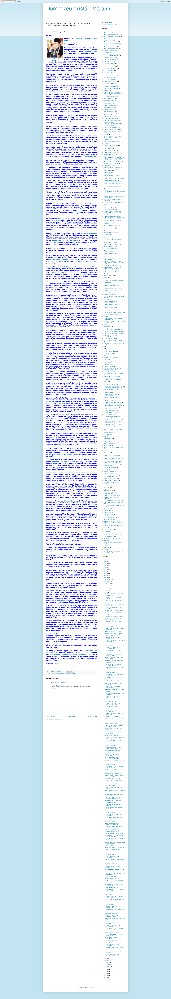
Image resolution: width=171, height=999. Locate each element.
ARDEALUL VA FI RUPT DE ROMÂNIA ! (114, 761)
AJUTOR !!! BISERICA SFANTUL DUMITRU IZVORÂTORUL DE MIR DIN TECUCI (114, 192)
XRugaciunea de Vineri (109, 228)
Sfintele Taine (64, 600)
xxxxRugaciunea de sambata (111, 232)
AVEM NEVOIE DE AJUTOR (110, 301)
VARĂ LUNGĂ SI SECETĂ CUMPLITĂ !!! (115, 681)
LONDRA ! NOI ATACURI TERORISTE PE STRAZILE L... (114, 805)
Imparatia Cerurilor (89, 156)
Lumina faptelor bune (109, 275)
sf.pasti (105, 549)
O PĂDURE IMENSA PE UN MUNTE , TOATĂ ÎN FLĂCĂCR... (114, 648)
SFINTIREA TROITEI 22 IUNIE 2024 (112, 289)
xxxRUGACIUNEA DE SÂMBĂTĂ (112, 244)
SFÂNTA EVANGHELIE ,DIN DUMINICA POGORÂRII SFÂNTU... (114, 929)
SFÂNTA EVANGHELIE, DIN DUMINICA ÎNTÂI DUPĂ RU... (114, 839)
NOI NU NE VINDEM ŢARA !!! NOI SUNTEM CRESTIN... (113, 665)
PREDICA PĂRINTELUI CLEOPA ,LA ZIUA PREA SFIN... (114, 897)
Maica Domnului (90, 233)
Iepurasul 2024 (107, 172)
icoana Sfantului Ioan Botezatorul (65, 240)
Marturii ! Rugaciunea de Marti (111, 136)
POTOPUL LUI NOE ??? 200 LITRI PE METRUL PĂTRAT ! (114, 601)
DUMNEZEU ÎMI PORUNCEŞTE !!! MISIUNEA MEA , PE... (113, 907)
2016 (105, 969)
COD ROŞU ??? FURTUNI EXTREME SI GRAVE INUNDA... (115, 874)
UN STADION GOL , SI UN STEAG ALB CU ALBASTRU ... (114, 910)
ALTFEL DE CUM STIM (109, 371)
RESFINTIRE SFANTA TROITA (111, 476)
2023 (105, 565)
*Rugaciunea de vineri (109, 85)
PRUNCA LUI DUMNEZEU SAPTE (112, 330)
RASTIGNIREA (107, 473)
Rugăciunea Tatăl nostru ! (110, 338)
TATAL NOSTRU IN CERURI (110, 517)
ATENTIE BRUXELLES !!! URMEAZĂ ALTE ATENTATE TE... (114, 726)
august (107, 588)
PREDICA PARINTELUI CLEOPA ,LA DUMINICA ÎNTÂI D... (114, 836)
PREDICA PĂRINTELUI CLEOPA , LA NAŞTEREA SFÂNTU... (114, 704)
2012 (105, 977)
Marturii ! (106, 38)
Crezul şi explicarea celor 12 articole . (113, 416)
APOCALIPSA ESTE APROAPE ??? (113, 610)
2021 (105, 569)
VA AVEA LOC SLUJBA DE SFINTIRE (112, 525)
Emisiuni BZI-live (108, 149)
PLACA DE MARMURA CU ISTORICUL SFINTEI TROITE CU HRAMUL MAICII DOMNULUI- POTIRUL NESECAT (113, 463)
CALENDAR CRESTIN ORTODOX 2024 (113, 386)
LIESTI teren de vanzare (109, 443)
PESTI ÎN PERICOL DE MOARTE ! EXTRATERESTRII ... (113, 598)
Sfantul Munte (53, 209)
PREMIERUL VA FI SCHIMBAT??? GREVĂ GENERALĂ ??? (113, 827)
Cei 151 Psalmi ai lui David (110, 414)
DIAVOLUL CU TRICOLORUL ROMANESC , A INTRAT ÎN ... (112, 830)
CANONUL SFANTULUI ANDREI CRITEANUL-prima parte (112, 399)
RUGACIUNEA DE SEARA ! (110, 478)
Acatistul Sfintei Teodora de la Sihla (112, 376)
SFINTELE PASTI (108, 494)
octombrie (107, 583)
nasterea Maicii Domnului (58, 259)
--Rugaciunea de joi (108, 70)
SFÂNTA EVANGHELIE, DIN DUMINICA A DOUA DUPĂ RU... (114, 767)
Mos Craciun (107, 114)
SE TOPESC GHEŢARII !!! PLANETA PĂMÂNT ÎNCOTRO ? (113, 748)
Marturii (52, 673)
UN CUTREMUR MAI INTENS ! (112, 932)
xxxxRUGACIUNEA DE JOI (110, 352)
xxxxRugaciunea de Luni (110, 246)
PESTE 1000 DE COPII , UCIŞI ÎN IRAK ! (115, 721)
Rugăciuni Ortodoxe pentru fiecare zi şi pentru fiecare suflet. (113, 489)
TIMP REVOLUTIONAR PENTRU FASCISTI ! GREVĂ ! (113, 678)
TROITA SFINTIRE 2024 (109, 519)
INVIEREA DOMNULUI (109, 434)
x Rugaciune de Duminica (110, 165)
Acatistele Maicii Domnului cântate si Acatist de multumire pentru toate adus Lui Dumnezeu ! (114, 196)
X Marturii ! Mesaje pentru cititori (111, 105)
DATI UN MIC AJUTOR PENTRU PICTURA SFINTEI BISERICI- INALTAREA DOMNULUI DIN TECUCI (114, 269)
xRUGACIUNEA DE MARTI (110, 138)
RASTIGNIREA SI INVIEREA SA (111, 475)
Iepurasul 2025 (107, 122)
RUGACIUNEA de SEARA (110, 482)
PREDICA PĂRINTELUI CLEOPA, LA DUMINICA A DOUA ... (114, 763)
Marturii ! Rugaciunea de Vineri (111, 225)
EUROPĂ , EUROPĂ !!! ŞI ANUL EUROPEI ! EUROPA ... (112, 850)
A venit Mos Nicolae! (109, 366)
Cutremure (106, 52)
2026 (105, 559)
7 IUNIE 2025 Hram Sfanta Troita (112, 120)
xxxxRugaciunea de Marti (110, 154)
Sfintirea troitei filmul (109, 514)
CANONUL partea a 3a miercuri (111, 404)
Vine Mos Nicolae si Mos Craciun (112, 534)
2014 (105, 973)
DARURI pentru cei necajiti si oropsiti (113, 419)
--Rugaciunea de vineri (109, 66)
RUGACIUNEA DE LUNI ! (110, 61)
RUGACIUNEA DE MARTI (110, 74)
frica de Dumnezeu (71, 501)
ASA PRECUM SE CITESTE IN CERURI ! (114, 373)
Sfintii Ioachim (58, 272)
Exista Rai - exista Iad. (109, 113)
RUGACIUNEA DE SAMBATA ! (111, 86)
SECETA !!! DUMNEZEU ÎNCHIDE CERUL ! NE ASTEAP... (113, 781)
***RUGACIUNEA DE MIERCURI (112, 124)
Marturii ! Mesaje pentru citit (110, 46)
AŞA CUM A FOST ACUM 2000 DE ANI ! (113, 378)
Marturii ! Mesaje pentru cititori (111, 34)
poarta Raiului (64, 403)
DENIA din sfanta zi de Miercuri (111, 314)
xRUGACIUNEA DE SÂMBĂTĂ (111, 163)
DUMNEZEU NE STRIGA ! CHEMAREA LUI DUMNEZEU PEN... (114, 948)
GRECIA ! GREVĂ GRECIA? (112, 913)
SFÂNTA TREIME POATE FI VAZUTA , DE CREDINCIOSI (114, 903)
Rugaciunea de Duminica (110, 190)
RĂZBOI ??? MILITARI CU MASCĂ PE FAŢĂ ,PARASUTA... (114, 658)
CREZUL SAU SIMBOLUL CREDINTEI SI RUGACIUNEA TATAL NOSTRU (114, 406)
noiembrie (107, 581)
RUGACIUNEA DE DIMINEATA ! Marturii (113, 333)
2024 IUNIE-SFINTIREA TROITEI (112, 182)
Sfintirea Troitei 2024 (109, 510)
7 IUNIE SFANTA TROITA (110, 209)
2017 (105, 577)
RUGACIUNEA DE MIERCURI (111, 57)
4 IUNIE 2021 (107, 361)
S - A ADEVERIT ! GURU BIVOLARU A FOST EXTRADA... (114, 885)
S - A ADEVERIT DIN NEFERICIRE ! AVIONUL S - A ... (113, 857)
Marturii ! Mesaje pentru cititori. (111, 36)
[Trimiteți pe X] (70, 672)
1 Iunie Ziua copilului (109, 147)
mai (106, 958)
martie (107, 962)
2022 (105, 567)
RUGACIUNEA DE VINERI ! (110, 141)
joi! (104, 544)
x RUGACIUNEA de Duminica (111, 145)
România (106, 143)
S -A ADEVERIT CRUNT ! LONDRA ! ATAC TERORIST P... (113, 751)
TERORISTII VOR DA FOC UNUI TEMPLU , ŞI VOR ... (113, 801)
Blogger (91, 987)
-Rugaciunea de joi (108, 353)
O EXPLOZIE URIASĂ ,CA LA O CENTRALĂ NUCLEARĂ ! (112, 651)
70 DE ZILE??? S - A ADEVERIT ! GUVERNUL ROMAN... (113, 770)
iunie (106, 592)
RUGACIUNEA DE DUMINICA (111, 83)
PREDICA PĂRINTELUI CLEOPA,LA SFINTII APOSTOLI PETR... (113, 622)
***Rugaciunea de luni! (109, 77)
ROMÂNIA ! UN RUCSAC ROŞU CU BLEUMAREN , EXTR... (114, 634)
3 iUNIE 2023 (107, 359)
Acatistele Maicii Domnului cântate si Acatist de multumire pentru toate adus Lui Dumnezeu (114, 93)
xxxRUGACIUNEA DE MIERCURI (112, 167)
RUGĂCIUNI (107, 484)
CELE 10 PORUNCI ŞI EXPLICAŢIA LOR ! (114, 255)
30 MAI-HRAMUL (108, 104)
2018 (105, 575)
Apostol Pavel (91, 51)
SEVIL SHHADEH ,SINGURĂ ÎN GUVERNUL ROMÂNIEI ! (113, 758)
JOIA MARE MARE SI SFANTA (111, 436)
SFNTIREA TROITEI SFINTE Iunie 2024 (113, 500)
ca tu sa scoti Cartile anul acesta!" (112, 542)
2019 (105, 573)
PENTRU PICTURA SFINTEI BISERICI (113, 202)
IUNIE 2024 (106, 324)
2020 (105, 571)
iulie (106, 590)
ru (104, 348)
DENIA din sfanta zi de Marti (110, 271)
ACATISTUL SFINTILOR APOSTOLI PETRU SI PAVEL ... (113, 619)
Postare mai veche (92, 716)
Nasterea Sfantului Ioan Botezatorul (80, 39)
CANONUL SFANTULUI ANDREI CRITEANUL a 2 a (112, 390)
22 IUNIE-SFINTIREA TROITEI (111, 357)
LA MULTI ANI (107, 441)
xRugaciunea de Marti (109, 98)
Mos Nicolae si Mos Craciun (110, 111)
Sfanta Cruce (55, 220)
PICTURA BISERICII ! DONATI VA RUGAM (114, 187)
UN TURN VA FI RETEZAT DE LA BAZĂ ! (115, 833)
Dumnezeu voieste (108, 427)
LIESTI (105, 328)
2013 (105, 975)
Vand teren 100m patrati (109, 533)
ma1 (105, 545)
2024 (105, 355)
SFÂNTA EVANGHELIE (109, 290)
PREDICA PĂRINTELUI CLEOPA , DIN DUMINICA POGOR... (114, 926)
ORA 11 (105, 277)
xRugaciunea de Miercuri (110, 100)
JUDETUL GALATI (108, 438)
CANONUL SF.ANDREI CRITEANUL (112, 402)
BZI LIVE (106, 214)
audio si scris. (107, 540)
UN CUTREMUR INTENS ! (111, 723)
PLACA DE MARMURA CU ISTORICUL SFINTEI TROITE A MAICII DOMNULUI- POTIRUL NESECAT (113, 458)
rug (104, 350)
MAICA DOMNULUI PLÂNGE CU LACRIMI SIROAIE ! (113, 784)
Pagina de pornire (71, 716)
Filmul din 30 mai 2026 (109, 432)
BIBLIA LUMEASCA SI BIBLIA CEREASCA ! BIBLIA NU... (112, 824)
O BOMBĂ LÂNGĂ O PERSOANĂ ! (113, 778)
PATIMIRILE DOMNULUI (110, 279)
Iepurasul (106, 273)
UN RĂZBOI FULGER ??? (111, 887)
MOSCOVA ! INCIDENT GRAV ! (112, 821)
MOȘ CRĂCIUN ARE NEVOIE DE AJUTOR (114, 447)
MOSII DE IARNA (108, 238)
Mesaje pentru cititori (59, 673)
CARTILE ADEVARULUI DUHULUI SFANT (114, 183)
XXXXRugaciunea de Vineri (110, 536)
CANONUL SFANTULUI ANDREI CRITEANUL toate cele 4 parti (112, 396)
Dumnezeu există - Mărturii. (78, 9)
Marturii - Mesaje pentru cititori (111, 48)
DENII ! (105, 316)
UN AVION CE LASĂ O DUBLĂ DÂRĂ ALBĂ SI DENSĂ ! (114, 776)
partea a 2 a (107, 547)
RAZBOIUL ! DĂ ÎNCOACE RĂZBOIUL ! (114, 616)
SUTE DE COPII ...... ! (110, 845)
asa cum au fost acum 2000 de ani (112, 538)
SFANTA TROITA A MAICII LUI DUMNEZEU (114, 340)
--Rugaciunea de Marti (109, 79)
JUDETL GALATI (108, 326)
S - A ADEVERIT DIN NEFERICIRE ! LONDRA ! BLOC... (113, 811)
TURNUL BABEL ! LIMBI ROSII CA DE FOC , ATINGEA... (114, 881)
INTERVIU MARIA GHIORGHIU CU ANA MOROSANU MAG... (114, 744)
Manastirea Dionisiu (78, 209)
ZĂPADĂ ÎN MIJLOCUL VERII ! (112, 878)
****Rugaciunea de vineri (110, 118)
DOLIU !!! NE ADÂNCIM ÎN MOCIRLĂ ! (114, 719)
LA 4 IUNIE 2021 (108, 440)
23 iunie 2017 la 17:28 (60, 682)
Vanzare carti (107, 90)
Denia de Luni (107, 234)
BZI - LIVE (106, 134)
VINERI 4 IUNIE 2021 (109, 529)
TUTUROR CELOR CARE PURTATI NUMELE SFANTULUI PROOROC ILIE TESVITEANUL (113, 523)
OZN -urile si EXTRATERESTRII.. (112, 56)
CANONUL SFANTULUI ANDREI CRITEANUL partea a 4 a (112, 303)
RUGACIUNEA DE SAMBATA (111, 127)
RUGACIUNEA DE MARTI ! (110, 81)
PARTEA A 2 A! (107, 452)
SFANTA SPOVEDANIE (109, 227)
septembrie (108, 586)
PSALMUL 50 (107, 469)
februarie (107, 964)
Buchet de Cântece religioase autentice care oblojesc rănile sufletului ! (113, 383)
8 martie (106, 299)
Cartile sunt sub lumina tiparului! (111, 265)
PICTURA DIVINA (108, 284)
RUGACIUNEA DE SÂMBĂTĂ (111, 88)
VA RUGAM (106, 527)
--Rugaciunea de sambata (110, 68)
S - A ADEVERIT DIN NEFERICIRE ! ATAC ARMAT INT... (113, 945)
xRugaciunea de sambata (110, 107)
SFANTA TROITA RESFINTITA (111, 492)
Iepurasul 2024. (107, 174)
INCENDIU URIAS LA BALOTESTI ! (113, 631)
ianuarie (107, 966)
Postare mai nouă (51, 716)
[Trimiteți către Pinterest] (73, 672)
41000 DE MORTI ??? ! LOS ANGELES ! (115, 847)
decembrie (108, 579)
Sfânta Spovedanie (108, 516)
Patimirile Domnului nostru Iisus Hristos (113, 331)
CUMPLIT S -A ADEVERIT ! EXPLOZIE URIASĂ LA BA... (114, 638)
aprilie (107, 960)
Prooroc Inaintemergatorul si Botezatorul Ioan (72, 654)
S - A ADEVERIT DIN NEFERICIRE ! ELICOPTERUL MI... (113, 955)
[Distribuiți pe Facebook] (71, 672)
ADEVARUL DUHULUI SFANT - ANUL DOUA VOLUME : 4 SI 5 (113, 369)
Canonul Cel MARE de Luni (110, 412)
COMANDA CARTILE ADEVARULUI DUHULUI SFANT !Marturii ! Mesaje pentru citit (114, 262)
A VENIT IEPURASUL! (109, 364)
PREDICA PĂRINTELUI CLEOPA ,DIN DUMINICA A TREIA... (114, 671)
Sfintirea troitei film (108, 512)
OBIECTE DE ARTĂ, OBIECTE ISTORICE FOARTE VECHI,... (113, 798)
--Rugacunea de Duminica (110, 96)
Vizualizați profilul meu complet (109, 24)
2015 (105, 971)
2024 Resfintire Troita (109, 208)
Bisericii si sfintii (61, 267)
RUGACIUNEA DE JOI (109, 63)
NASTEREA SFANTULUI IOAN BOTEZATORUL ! (112, 711)
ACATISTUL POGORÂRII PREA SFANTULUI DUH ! (112, 916)
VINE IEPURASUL (108, 292)
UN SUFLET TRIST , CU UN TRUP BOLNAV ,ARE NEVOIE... (113, 700)
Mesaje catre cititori (108, 40)
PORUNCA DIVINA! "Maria (110, 467)
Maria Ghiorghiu (108, 22)
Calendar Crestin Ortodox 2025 (111, 410)
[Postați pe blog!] (68, 672)
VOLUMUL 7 (107, 531)
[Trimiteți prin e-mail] (66, 672)
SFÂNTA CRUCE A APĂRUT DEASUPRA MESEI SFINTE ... (113, 938)
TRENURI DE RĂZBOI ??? (111, 876)
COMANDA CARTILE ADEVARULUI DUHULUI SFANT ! (112, 258)
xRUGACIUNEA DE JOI (109, 242)
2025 (105, 561)
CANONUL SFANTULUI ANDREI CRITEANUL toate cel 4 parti (112, 393)
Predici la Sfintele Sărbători (70, 673)
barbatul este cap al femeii (60, 454)
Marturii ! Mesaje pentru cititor (111, 42)
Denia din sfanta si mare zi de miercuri (113, 236)
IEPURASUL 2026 (108, 125)
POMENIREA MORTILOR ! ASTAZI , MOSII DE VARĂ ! (113, 935)
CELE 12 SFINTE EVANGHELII (111, 311)
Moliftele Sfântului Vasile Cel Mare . (112, 161)
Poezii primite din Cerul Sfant (111, 102)
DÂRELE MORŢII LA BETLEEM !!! (113, 773)
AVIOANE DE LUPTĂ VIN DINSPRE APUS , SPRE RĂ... (113, 655)
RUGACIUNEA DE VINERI (110, 59)
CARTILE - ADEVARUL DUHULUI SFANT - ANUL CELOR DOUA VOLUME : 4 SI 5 (114, 179)
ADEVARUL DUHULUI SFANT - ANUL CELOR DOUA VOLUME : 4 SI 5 (113, 212)
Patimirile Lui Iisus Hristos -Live (111, 471)
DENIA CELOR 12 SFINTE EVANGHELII (113, 312)
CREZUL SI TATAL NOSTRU (110, 409)
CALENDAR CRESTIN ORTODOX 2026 (113, 388)
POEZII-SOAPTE (108, 466)
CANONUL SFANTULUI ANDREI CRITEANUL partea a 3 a (112, 252)
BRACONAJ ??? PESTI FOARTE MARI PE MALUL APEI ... (114, 853)
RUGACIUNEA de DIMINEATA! (111, 480)
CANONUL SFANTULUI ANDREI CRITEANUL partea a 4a (112, 306)
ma (104, 230)
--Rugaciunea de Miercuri (110, 76)
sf (104, 204)
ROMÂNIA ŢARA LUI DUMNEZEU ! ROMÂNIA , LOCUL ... (113, 697)
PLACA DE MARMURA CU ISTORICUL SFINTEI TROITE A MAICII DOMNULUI (113, 454)
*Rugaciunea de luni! (109, 109)
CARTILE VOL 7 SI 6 (109, 309)
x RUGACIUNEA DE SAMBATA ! (111, 129)
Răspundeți (53, 688)
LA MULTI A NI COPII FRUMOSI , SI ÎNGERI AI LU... (113, 951)
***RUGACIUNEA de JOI (110, 65)
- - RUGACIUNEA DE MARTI (110, 294)
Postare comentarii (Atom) (59, 719)
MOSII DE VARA (108, 445)
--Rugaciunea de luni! (109, 72)
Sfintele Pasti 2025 (108, 508)
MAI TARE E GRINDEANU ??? (112, 735)
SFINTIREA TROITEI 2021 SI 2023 (112, 495)
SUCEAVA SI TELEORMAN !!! (112, 716)
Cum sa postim (107, 418)
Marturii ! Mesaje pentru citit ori (111, 54)
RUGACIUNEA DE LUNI (109, 150)
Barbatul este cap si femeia (63, 461)
